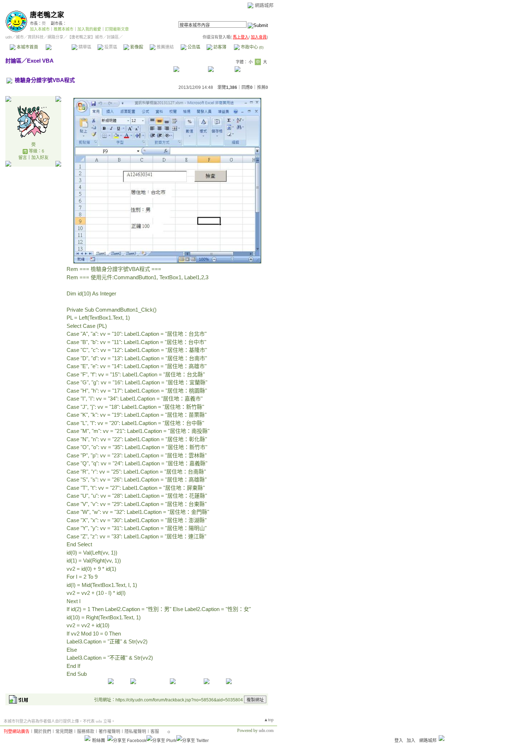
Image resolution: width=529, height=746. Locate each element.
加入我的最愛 (89, 29)
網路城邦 (264, 5)
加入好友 (40, 157)
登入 (398, 740)
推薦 (262, 87)
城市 (20, 37)
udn (8, 37)
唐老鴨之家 (47, 15)
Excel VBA (40, 61)
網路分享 (55, 37)
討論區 (58, 47)
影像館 (136, 47)
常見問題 (64, 731)
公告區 (193, 47)
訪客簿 (219, 47)
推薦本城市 (63, 29)
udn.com (266, 730)
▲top (268, 719)
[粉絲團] (87, 738)
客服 (154, 731)
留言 (22, 157)
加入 (411, 740)
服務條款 (85, 731)
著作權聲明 (109, 731)
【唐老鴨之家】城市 (85, 37)
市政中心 (251, 47)
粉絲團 (98, 740)
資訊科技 (36, 37)
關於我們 (42, 731)
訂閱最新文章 (117, 29)
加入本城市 (40, 29)
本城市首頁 (26, 47)
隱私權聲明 (135, 731)
